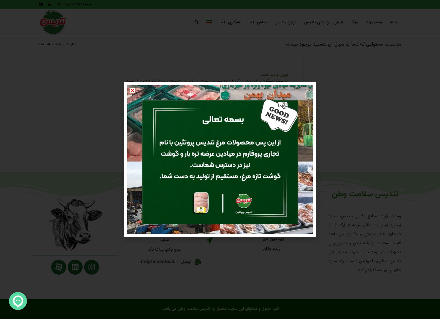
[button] (132, 90)
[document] (220, 159)
